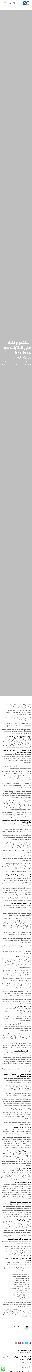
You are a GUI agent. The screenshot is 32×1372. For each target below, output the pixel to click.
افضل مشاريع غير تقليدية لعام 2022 (14, 871)
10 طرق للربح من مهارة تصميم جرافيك (14, 1235)
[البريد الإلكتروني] (16, 1343)
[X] (26, 1343)
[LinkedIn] (23, 1343)
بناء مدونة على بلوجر (17, 1069)
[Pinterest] (19, 1343)
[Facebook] (30, 1343)
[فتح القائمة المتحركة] (5, 3)
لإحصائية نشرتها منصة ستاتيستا (19, 710)
